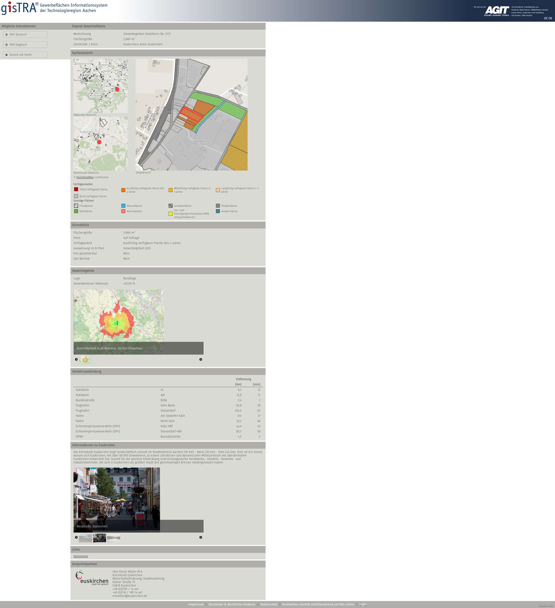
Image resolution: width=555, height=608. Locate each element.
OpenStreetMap (85, 177)
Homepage (80, 556)
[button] (25, 34)
